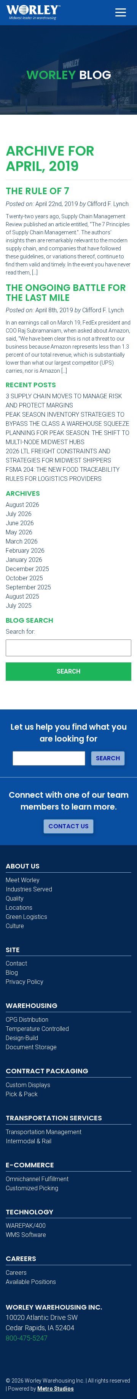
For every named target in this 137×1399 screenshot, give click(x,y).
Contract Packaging (47, 1071)
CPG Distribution (27, 1019)
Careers (16, 1272)
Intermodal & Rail (28, 1141)
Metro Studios (55, 1389)
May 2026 (19, 532)
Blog (12, 972)
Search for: (20, 631)
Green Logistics (26, 916)
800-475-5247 (27, 1338)
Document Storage (31, 1047)
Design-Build (22, 1038)
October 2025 (24, 578)
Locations (19, 907)
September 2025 (28, 587)
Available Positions (31, 1281)
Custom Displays (28, 1085)
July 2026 (19, 514)
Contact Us (68, 826)
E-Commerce (30, 1165)
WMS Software (26, 1234)
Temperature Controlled (37, 1028)
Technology (29, 1212)
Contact (16, 963)
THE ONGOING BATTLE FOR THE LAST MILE (66, 292)
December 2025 (27, 569)
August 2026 (22, 504)
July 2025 (19, 605)
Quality (15, 898)
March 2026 (22, 541)
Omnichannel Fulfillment (37, 1179)
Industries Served (29, 889)
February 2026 (25, 550)
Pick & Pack (22, 1094)
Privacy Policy (24, 981)
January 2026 (24, 559)
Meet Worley (23, 880)
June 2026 (20, 523)
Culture (15, 926)
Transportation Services (54, 1118)
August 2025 (22, 596)
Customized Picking (32, 1188)
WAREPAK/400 (26, 1225)
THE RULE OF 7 (37, 191)
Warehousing (31, 1005)
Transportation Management (43, 1132)
